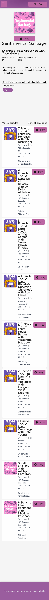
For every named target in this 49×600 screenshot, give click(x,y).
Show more (10, 86)
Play (26, 38)
